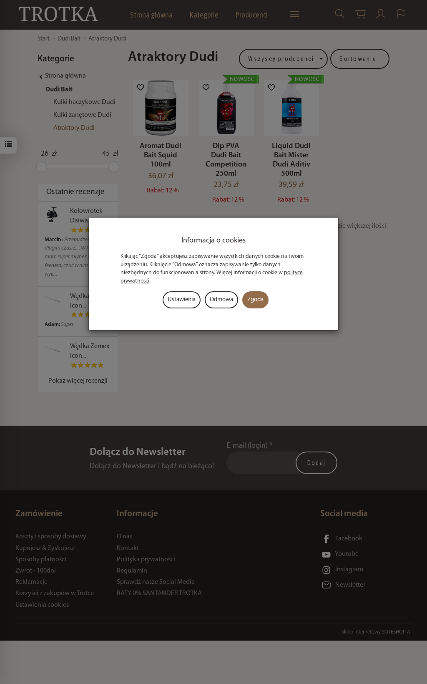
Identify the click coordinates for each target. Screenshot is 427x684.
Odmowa (221, 300)
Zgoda (255, 300)
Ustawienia (182, 300)
